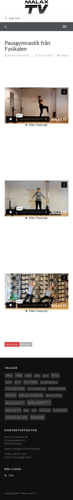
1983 (9, 375)
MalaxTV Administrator (18, 55)
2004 (37, 375)
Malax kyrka (53, 395)
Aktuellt (64, 55)
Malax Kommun (31, 395)
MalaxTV (13, 410)
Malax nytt (15, 403)
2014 (45, 375)
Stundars (60, 410)
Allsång (30, 382)
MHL (26, 410)
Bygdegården (49, 382)
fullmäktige (15, 388)
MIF (34, 410)
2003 (28, 375)
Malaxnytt (39, 402)
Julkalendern (36, 388)
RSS (11, 475)
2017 (18, 382)
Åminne (37, 417)
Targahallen (16, 417)
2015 (55, 375)
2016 (8, 382)
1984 (19, 375)
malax (11, 395)
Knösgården (57, 388)
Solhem (45, 410)
